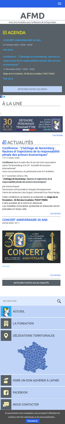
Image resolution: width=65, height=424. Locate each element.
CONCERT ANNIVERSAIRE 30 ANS (24, 220)
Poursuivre (33, 420)
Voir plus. (6, 266)
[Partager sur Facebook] (1, 96)
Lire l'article (57, 135)
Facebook (20, 392)
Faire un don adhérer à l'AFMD (36, 380)
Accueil (19, 311)
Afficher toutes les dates (32, 89)
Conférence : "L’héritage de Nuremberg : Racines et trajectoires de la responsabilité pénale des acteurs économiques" (31, 151)
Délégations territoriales (34, 335)
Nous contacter (26, 404)
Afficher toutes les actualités (31, 282)
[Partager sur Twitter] (4, 96)
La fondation (23, 323)
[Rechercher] (59, 301)
